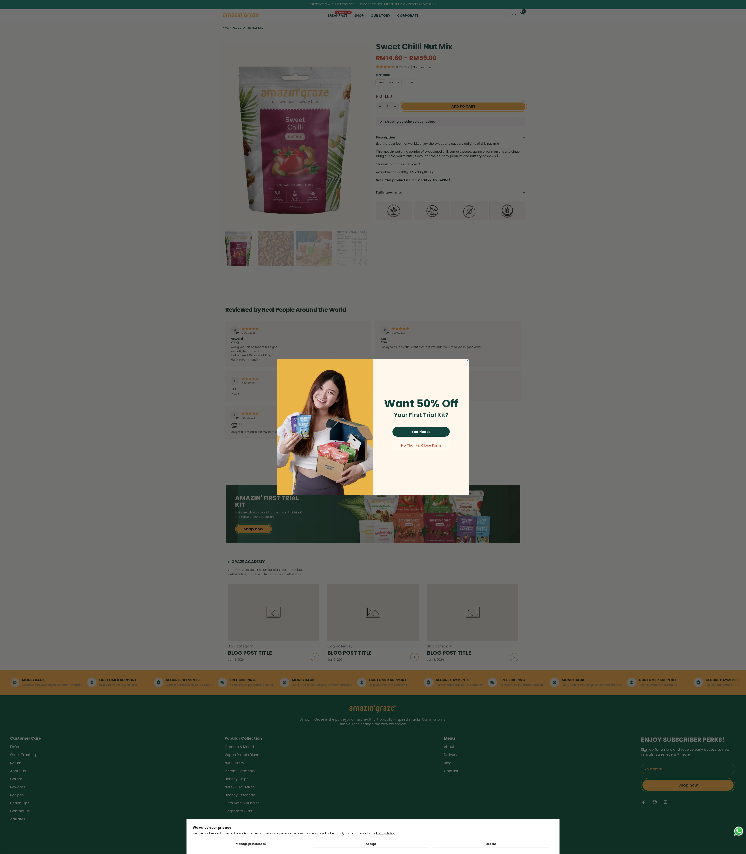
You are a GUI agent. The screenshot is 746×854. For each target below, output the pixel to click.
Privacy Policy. (385, 833)
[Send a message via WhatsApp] (738, 831)
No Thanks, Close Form (421, 445)
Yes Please (421, 431)
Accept (371, 844)
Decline (491, 844)
